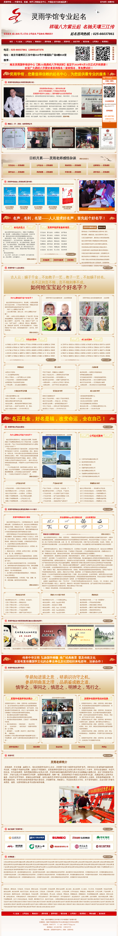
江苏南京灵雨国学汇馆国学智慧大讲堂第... (55, 648)
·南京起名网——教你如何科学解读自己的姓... (19, 403)
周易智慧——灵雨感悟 (45, 172)
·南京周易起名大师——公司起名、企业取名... (19, 491)
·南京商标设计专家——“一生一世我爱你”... (92, 600)
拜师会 (104, 747)
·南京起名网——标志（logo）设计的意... (54, 607)
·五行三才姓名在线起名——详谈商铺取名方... (93, 493)
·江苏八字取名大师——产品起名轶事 (16, 610)
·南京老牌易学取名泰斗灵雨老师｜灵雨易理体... (95, 262)
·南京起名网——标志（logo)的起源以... (54, 610)
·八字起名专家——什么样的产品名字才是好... (56, 493)
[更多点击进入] (84, 159)
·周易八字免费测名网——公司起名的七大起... (19, 501)
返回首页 (102, 913)
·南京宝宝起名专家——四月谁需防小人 (54, 377)
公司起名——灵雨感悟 (45, 165)
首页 (11, 42)
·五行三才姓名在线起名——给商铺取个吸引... (93, 491)
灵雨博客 (70, 260)
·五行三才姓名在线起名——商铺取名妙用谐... (93, 498)
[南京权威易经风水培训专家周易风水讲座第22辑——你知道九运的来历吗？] (28, 646)
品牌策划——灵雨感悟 (101, 165)
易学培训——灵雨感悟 (101, 172)
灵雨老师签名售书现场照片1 (97, 209)
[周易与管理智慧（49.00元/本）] (67, 206)
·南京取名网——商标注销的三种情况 (90, 605)
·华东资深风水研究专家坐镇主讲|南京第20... (94, 247)
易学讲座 (48, 42)
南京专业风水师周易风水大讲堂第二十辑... (83, 648)
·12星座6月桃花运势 (85, 398)
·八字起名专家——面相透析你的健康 (16, 380)
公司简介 (95, 42)
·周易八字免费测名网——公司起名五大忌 (17, 498)
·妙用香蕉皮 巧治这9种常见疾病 (14, 382)
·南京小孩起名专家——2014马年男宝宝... (17, 408)
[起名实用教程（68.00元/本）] (9, 206)
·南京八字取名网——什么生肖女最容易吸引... (19, 398)
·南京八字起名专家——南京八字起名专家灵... (56, 398)
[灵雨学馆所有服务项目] (58, 256)
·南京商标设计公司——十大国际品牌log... (55, 600)
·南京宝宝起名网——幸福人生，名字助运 (55, 401)
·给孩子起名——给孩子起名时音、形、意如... (19, 406)
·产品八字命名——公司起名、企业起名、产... (56, 488)
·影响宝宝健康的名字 (48, 396)
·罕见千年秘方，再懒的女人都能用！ (53, 372)
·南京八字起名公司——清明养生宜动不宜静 (55, 375)
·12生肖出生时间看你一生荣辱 (88, 401)
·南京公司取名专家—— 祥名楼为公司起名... (92, 488)
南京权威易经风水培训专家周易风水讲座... (28, 648)
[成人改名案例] (87, 361)
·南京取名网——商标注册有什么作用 (90, 612)
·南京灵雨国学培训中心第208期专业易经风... (94, 244)
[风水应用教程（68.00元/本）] (38, 206)
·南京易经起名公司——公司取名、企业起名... (19, 600)
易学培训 (57, 42)
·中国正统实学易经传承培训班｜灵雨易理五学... (95, 253)
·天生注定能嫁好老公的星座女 (88, 403)
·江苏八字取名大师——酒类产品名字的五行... (19, 612)
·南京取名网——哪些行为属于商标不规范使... (93, 607)
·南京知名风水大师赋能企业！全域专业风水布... (95, 256)
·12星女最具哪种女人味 (12, 396)
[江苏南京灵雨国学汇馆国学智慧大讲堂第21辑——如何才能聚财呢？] (55, 646)
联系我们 (105, 42)
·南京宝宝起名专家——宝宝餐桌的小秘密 (92, 382)
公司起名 (28, 42)
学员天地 (81, 747)
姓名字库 (76, 42)
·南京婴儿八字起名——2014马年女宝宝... (54, 408)
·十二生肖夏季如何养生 (12, 375)
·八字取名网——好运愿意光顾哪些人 (16, 385)
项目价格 (86, 42)
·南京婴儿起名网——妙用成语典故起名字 (55, 403)
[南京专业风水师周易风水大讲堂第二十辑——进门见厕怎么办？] (83, 646)
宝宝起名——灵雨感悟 (16, 165)
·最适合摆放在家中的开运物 (13, 401)
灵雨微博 (46, 260)
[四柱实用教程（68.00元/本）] (24, 206)
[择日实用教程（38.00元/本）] (53, 206)
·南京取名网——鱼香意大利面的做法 (90, 372)
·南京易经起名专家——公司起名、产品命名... (56, 491)
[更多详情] (66, 116)
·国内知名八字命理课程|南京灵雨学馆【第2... (94, 231)
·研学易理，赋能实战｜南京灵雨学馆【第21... (95, 234)
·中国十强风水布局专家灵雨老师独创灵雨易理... (95, 259)
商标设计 (38, 42)
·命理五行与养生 (10, 372)
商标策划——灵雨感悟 (73, 165)
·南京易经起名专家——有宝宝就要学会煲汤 (92, 380)
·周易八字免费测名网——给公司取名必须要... (19, 496)
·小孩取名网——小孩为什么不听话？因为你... (56, 382)
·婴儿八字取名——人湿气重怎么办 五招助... (18, 377)
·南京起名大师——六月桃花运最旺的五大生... (93, 406)
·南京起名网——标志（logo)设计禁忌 (53, 602)
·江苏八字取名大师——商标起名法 (15, 602)
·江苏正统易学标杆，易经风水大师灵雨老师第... (95, 238)
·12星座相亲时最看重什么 (87, 396)
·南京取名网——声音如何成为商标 (90, 602)
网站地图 (92, 913)
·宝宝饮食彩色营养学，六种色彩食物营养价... (93, 377)
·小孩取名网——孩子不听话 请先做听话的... (55, 385)
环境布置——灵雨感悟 (73, 172)
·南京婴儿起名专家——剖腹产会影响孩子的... (56, 380)
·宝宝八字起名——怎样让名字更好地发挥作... (56, 406)
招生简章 (36, 747)
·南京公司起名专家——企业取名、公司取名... (19, 493)
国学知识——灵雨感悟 (16, 172)
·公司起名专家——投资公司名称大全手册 (17, 488)
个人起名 (19, 42)
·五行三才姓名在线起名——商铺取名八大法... (93, 501)
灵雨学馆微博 (58, 260)
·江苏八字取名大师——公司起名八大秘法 (17, 607)
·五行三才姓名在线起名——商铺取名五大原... (93, 496)
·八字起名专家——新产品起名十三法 (53, 498)
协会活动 (59, 747)
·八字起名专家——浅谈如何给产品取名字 (55, 501)
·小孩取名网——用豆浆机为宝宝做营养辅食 (92, 385)
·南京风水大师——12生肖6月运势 (89, 408)
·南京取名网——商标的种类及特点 (90, 610)
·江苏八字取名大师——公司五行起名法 (17, 605)
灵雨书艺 (67, 42)
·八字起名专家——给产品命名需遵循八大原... (56, 496)
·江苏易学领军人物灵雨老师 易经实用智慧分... (95, 250)
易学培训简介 (14, 747)
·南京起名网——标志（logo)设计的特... (54, 612)
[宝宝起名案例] (31, 361)
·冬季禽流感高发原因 (85, 375)
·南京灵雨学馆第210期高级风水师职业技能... (94, 241)
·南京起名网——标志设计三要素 (52, 605)
